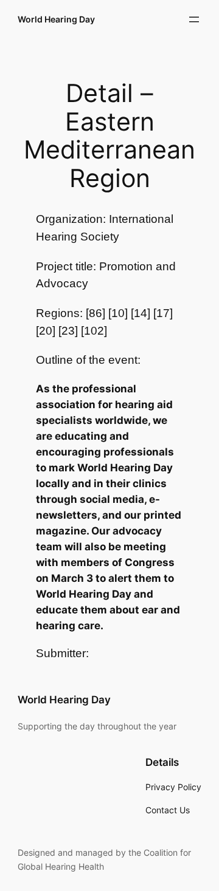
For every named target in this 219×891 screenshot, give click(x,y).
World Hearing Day (56, 19)
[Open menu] (194, 19)
